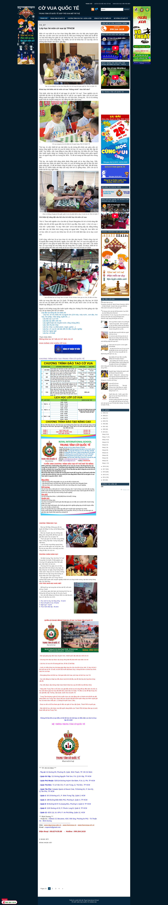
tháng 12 (104, 434)
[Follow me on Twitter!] (97, 10)
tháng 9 (104, 442)
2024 (104, 418)
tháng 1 (104, 463)
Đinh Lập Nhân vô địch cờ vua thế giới (119, 322)
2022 (104, 423)
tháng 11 (104, 437)
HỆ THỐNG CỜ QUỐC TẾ (121, 18)
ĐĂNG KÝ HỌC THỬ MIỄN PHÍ (102, 18)
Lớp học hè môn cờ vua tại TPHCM (56, 28)
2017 (104, 469)
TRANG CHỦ (89, 3)
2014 (104, 477)
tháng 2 (104, 460)
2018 (104, 466)
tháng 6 (104, 450)
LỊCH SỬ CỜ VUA (113, 383)
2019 (104, 432)
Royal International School (91, 900)
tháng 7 (104, 447)
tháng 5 (104, 452)
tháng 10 (104, 439)
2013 (104, 480)
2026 (104, 413)
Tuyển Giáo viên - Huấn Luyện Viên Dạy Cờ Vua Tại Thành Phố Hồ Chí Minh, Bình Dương (118, 395)
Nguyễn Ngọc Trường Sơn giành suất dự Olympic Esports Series (119, 372)
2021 (104, 426)
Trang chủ (126, 489)
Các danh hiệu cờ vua (107, 302)
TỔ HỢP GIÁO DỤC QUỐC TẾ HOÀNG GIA (84, 902)
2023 (104, 421)
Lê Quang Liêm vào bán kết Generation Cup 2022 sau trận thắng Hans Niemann (115, 312)
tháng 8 (104, 445)
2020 (104, 429)
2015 (104, 474)
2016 (104, 472)
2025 (104, 415)
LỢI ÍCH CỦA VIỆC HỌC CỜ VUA (102, 3)
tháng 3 (104, 458)
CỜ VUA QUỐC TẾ (58, 8)
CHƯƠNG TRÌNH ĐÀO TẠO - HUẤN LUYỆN (79, 18)
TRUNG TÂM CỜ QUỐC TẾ (57, 18)
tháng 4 (104, 455)
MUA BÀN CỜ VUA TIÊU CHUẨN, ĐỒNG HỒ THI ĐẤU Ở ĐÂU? (118, 358)
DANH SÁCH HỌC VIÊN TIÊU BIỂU (121, 3)
